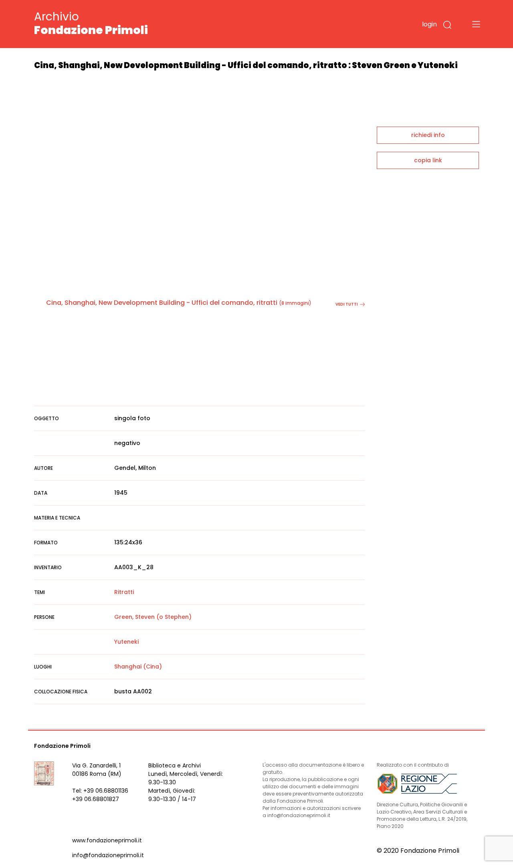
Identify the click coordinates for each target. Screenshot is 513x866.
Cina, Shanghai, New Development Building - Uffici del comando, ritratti (161, 302)
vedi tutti (346, 304)
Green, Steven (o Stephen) (153, 617)
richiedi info (428, 135)
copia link (428, 160)
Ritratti (124, 592)
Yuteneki (126, 642)
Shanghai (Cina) (138, 667)
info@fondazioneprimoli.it (108, 855)
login (429, 24)
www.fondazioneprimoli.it (107, 840)
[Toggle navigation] (476, 24)
